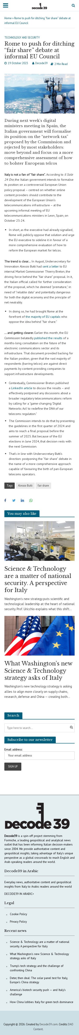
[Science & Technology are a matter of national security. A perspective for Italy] (39, 541)
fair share (43, 485)
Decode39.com (49, 1024)
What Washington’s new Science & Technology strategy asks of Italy (38, 670)
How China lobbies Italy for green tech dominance (41, 1002)
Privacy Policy (18, 922)
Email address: (13, 749)
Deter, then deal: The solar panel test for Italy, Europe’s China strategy (39, 980)
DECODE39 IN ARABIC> (19, 894)
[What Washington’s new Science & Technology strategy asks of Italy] (39, 635)
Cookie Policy (18, 914)
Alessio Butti (25, 485)
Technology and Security (22, 37)
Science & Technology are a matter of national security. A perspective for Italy (37, 579)
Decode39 (41, 63)
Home (8, 18)
